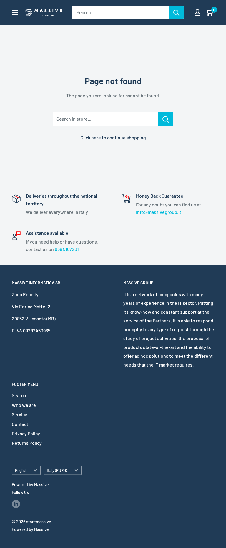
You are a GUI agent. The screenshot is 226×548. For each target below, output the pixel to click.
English (21, 470)
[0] (209, 12)
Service (19, 414)
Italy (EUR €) (57, 470)
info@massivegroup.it (158, 212)
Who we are (24, 405)
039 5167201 (67, 249)
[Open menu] (15, 12)
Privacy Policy (26, 433)
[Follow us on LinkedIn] (16, 503)
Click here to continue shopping (113, 137)
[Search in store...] (165, 119)
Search (19, 395)
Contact (20, 424)
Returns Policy (27, 443)
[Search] (176, 12)
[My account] (197, 12)
